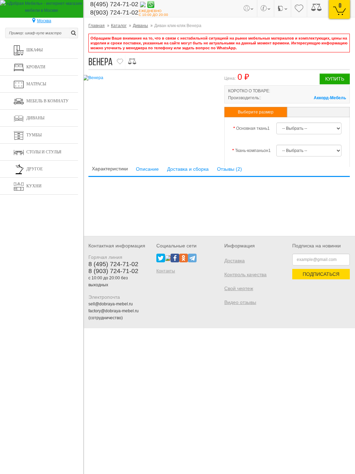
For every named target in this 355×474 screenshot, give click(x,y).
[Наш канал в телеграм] (192, 257)
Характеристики (110, 168)
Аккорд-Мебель (330, 97)
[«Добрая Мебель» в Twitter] (160, 257)
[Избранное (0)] (299, 8)
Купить (334, 79)
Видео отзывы (240, 302)
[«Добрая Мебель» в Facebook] (175, 257)
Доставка (234, 260)
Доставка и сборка (188, 169)
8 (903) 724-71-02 (113, 271)
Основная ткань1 (253, 128)
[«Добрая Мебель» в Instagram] (168, 257)
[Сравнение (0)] (316, 8)
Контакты (165, 271)
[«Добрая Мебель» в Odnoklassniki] (183, 257)
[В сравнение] (132, 61)
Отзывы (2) (229, 169)
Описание (147, 169)
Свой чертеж (238, 288)
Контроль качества (245, 274)
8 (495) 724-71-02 (113, 264)
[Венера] (147, 78)
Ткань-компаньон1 (253, 150)
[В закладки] (119, 61)
